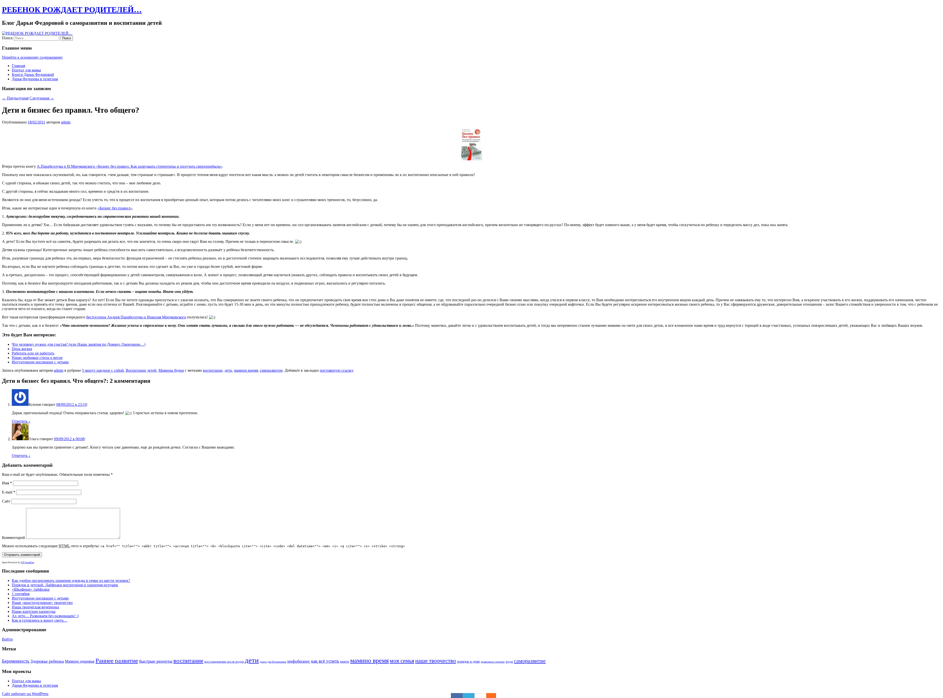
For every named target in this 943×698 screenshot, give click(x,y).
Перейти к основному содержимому (32, 57)
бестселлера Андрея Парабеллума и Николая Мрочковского (136, 317)
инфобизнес (298, 661)
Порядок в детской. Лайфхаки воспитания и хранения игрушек (65, 585)
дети (228, 370)
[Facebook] (457, 695)
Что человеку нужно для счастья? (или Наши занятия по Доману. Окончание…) (78, 344)
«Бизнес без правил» (114, 208)
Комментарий (13, 537)
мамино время (246, 370)
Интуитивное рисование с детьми (40, 362)
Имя (7, 483)
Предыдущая (15, 98)
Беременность (15, 661)
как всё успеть (325, 661)
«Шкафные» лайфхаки (31, 589)
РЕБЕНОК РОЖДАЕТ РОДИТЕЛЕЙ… (72, 9)
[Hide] (494, 696)
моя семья (402, 661)
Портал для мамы (26, 70)
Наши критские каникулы (33, 611)
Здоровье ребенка (47, 661)
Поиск (7, 38)
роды (509, 661)
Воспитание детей (141, 370)
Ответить (21, 421)
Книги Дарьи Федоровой (33, 74)
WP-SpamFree (27, 562)
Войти (7, 639)
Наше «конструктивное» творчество (42, 603)
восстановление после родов (224, 661)
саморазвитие (271, 370)
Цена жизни (22, 349)
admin (65, 122)
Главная (18, 66)
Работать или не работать (33, 353)
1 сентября (20, 594)
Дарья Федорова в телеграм (35, 79)
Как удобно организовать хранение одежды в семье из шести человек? (71, 580)
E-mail (8, 492)
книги (344, 661)
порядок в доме (468, 661)
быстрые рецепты (155, 661)
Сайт (6, 501)
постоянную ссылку (336, 370)
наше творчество (435, 660)
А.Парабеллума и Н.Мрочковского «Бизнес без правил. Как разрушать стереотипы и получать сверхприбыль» (129, 166)
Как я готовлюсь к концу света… (39, 620)
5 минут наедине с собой (103, 370)
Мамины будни (171, 370)
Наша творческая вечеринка (35, 607)
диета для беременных (273, 661)
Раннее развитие (117, 660)
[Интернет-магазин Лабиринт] (471, 143)
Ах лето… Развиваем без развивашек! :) (45, 616)
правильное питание (493, 661)
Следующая (41, 98)
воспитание (212, 370)
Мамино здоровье (80, 661)
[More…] (489, 696)
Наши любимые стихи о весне (37, 358)
